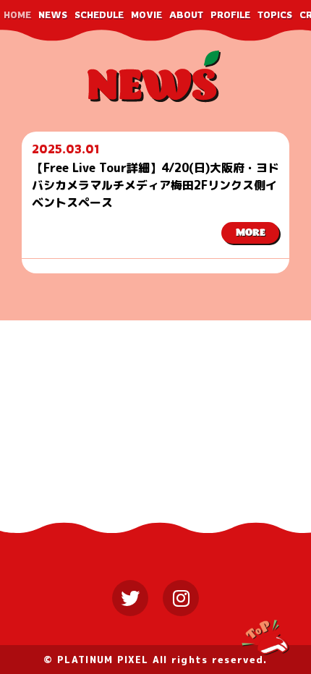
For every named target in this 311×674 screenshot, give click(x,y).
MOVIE (146, 14)
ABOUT (186, 14)
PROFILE (230, 14)
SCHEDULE (99, 14)
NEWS (52, 14)
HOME (17, 14)
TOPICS (274, 14)
